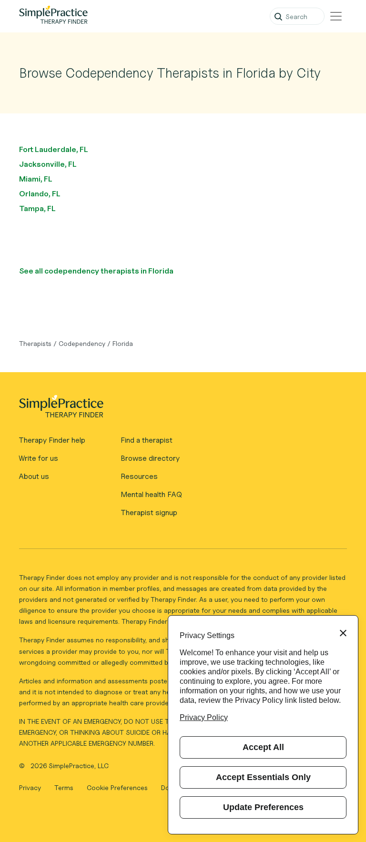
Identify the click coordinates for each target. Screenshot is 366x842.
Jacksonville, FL (48, 164)
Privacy (31, 787)
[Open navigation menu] (336, 16)
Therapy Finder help (52, 440)
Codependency (82, 343)
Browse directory (150, 458)
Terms (64, 787)
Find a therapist (147, 440)
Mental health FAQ (151, 494)
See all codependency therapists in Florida (96, 270)
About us (34, 476)
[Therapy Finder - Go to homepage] (179, 409)
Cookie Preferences (117, 787)
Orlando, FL (40, 193)
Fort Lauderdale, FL (53, 149)
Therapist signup (149, 512)
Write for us (38, 458)
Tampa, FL (37, 208)
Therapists (35, 343)
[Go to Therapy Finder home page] (53, 16)
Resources (139, 476)
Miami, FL (35, 178)
